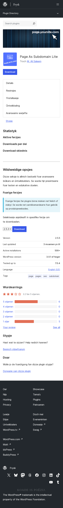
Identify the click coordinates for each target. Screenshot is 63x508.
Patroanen (38, 404)
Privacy (7, 404)
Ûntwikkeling (13, 105)
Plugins (36, 399)
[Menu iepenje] (58, 4)
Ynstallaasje (12, 98)
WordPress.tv (11, 429)
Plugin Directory (10, 13)
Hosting (7, 399)
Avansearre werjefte (16, 113)
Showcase (38, 389)
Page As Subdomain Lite (39, 57)
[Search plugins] (34, 23)
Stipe (5, 419)
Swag (37, 429)
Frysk (13, 468)
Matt (7, 444)
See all (56, 327)
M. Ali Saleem (34, 61)
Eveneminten (40, 419)
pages (38, 276)
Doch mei (38, 414)
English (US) (54, 269)
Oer (5, 389)
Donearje (39, 424)
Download (10, 72)
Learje (6, 414)
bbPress (9, 449)
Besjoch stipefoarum (14, 349)
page (31, 276)
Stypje (9, 121)
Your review (9, 327)
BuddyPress (11, 454)
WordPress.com (13, 439)
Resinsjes (11, 90)
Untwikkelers (10, 424)
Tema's (37, 394)
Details (9, 83)
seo (45, 276)
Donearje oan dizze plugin (17, 371)
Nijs (5, 394)
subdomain (54, 276)
